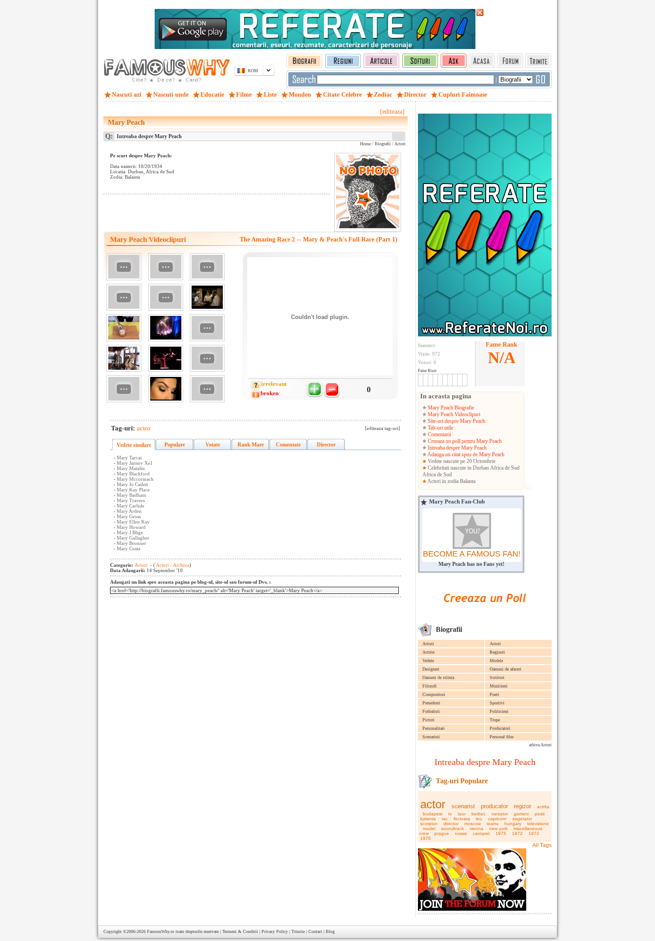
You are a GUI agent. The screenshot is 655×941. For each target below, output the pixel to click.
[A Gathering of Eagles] (207, 358)
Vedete (428, 660)
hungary (512, 823)
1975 (500, 833)
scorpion (429, 823)
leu (479, 818)
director (450, 823)
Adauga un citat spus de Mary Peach (465, 454)
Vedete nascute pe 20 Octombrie (460, 461)
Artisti (428, 643)
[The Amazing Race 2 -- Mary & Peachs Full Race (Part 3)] (207, 266)
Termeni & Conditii (240, 931)
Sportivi (497, 702)
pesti (539, 813)
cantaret (481, 833)
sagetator (522, 818)
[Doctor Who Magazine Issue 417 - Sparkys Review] (165, 297)
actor (433, 804)
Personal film (502, 736)
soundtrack (452, 828)
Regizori (497, 652)
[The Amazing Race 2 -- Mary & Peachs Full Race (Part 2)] (165, 266)
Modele (496, 660)
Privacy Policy (275, 931)
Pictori (428, 719)
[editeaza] (392, 111)
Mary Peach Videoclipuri (453, 414)
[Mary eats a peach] (207, 327)
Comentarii (438, 434)
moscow (472, 823)
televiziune (538, 823)
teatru (493, 823)
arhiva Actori (540, 744)
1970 (425, 838)
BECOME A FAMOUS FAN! (471, 553)
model (429, 828)
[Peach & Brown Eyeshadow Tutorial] (165, 388)
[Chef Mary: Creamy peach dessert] (123, 327)
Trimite (298, 931)
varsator (499, 813)
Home (365, 143)
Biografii (383, 143)
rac (445, 818)
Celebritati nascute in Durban (458, 468)
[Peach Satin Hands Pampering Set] (123, 388)
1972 (517, 833)
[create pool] (484, 612)
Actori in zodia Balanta (450, 481)
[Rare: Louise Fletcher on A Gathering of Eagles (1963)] (207, 297)
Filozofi (429, 685)
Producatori (500, 728)
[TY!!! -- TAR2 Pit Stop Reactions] (123, 358)
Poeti (494, 694)
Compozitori (433, 694)
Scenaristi (431, 736)
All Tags (542, 845)
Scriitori (497, 677)
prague (441, 833)
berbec (478, 813)
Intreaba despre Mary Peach (456, 448)
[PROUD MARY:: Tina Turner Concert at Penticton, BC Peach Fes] (165, 327)
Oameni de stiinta (438, 677)
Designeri (430, 669)
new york (498, 828)
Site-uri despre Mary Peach (455, 421)
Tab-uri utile (439, 428)
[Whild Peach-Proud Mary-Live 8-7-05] (165, 358)
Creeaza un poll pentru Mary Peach (464, 441)
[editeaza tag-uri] (382, 428)
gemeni (521, 813)
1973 (533, 833)
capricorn (497, 818)
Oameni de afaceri (505, 669)
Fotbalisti (431, 711)
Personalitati (433, 728)
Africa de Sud (505, 468)
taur (462, 813)
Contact (315, 931)
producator (494, 806)
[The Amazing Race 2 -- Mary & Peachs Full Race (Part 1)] (123, 266)
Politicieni (499, 711)
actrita (543, 806)
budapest (432, 813)
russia (461, 833)
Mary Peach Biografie (450, 408)
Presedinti (431, 702)
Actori (495, 643)
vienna (476, 828)
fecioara (462, 818)
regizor (522, 806)
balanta (428, 818)
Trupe (495, 719)
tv (450, 813)
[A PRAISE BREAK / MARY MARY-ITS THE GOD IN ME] (207, 388)
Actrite (428, 652)
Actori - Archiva (172, 565)
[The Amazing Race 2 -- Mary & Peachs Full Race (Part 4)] (123, 297)
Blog (330, 931)
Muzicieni (499, 685)
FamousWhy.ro (160, 931)
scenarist (463, 806)
